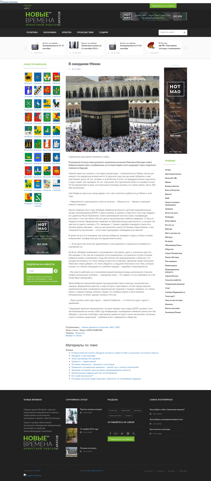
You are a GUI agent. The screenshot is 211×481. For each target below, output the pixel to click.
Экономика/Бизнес (173, 312)
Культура (66, 32)
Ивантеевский (28, 163)
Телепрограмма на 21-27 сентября (53, 47)
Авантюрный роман (173, 174)
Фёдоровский (47, 83)
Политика (32, 32)
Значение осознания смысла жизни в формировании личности (101, 369)
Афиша (168, 182)
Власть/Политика (172, 190)
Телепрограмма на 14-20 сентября (131, 47)
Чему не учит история (174, 300)
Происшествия (85, 32)
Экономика (49, 32)
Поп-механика (171, 261)
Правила (160, 471)
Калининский (56, 150)
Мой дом (169, 237)
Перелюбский (47, 123)
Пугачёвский (56, 110)
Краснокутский (38, 150)
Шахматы (169, 304)
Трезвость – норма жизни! (83, 361)
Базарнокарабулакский (47, 190)
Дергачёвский (28, 176)
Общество (80, 332)
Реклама (171, 471)
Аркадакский (28, 203)
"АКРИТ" (37, 471)
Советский (38, 96)
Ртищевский (28, 110)
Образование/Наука (173, 245)
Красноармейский (47, 150)
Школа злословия (172, 308)
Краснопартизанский (28, 150)
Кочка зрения (170, 221)
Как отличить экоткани (160, 429)
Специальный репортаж (175, 284)
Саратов (27, 6)
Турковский (56, 83)
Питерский (28, 123)
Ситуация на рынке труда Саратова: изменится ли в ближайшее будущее (106, 378)
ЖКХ (167, 198)
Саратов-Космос (171, 276)
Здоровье (169, 209)
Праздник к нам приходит (83, 355)
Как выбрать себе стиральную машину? (167, 410)
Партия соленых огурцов (91, 409)
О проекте (148, 471)
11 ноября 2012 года (89, 429)
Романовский (38, 110)
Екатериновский (47, 163)
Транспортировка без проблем (85, 358)
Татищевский (28, 96)
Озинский (56, 123)
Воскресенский (38, 176)
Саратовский (47, 96)
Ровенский (47, 110)
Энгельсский (28, 83)
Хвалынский (38, 83)
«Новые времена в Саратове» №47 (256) (100, 327)
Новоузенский (28, 136)
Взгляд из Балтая (172, 186)
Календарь (169, 217)
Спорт (167, 288)
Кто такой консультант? (82, 375)
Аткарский (56, 190)
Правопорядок (171, 265)
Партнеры (183, 471)
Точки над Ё (170, 296)
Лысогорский (56, 136)
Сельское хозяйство (173, 280)
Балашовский (28, 190)
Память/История (172, 257)
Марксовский (47, 136)
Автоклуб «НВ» (171, 178)
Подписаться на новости (163, 5)
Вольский (47, 176)
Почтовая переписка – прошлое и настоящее (92, 364)
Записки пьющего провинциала (172, 203)
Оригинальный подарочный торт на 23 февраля (94, 372)
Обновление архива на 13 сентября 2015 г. (91, 47)
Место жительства (172, 233)
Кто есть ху (169, 225)
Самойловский (56, 96)
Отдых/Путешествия (173, 253)
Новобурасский (38, 136)
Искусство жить (171, 213)
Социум (103, 32)
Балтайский (56, 176)
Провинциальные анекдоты (172, 271)
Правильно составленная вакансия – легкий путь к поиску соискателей (104, 367)
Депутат (168, 194)
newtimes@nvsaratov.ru (94, 471)
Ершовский (38, 163)
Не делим (169, 241)
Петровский (38, 123)
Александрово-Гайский (38, 204)
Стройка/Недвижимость (175, 292)
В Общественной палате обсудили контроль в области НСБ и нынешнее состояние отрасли (114, 352)
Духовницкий (56, 163)
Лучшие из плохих (88, 448)
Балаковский (38, 190)
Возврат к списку (74, 336)
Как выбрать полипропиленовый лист (166, 419)
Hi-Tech (168, 170)
